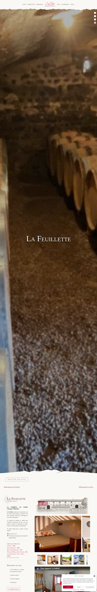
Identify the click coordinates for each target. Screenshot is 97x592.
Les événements (65, 4)
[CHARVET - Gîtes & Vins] (95, 13)
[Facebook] (95, 16)
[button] (94, 576)
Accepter (68, 587)
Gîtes (58, 4)
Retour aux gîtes (18, 479)
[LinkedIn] (95, 23)
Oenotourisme (39, 4)
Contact (72, 4)
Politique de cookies (76, 589)
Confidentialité (82, 589)
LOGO (50, 4)
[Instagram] (95, 19)
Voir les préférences (90, 587)
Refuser (79, 587)
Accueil (24, 4)
